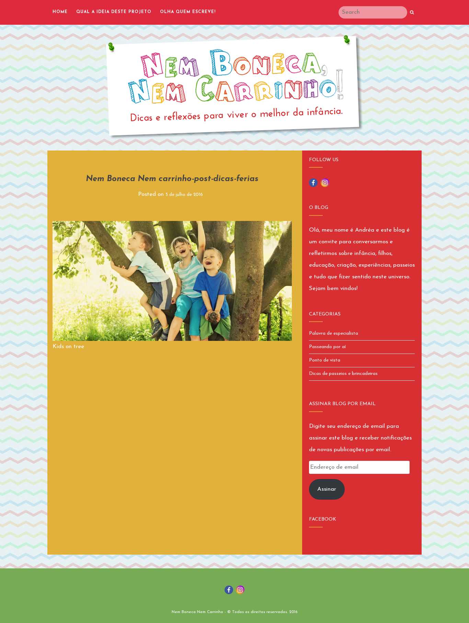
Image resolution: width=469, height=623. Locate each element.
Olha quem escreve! (188, 12)
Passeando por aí (327, 346)
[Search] (411, 13)
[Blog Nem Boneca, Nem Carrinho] (234, 87)
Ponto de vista (324, 360)
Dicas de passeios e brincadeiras (343, 373)
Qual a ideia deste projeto (113, 12)
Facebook (322, 519)
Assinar (326, 489)
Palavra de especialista (333, 333)
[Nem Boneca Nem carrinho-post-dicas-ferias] (172, 280)
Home (60, 12)
